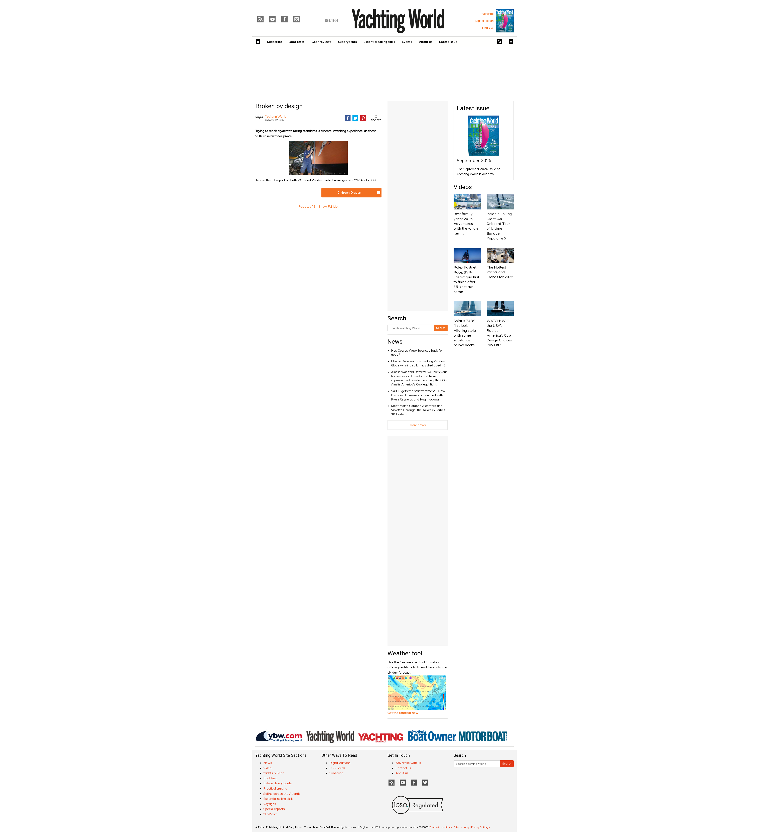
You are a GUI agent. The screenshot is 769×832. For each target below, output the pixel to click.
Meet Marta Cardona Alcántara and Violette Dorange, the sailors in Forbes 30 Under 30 (418, 410)
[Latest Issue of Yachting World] (505, 20)
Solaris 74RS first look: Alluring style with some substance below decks (465, 332)
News (395, 341)
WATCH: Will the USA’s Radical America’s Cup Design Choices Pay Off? (499, 332)
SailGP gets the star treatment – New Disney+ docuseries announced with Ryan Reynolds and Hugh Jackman (418, 395)
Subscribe (487, 14)
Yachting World (275, 116)
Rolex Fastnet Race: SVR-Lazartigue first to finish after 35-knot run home (466, 279)
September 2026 (474, 160)
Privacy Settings (480, 827)
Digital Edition (484, 21)
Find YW (488, 28)
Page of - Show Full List (318, 206)
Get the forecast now (403, 713)
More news (418, 425)
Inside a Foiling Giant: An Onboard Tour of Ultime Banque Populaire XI (499, 225)
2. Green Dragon (349, 192)
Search (440, 328)
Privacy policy (461, 827)
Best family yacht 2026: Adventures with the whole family (466, 223)
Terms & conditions (441, 827)
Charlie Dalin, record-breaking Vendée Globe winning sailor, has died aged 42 (418, 363)
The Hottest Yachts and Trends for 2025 (500, 272)
